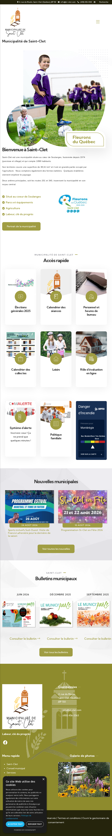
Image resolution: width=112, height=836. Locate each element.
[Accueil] (16, 21)
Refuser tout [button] (35, 824)
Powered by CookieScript (25, 830)
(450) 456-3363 (86, 2)
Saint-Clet (12, 764)
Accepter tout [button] (15, 824)
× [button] (43, 779)
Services (11, 772)
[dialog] (25, 804)
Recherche (103, 2)
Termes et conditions (69, 818)
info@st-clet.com (68, 2)
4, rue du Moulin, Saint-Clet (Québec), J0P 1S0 (37, 2)
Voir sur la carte (88, 454)
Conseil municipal (16, 768)
